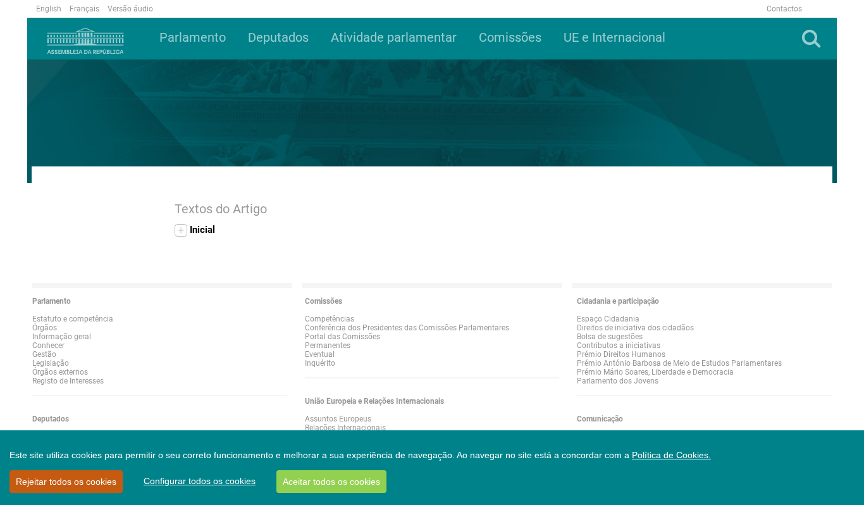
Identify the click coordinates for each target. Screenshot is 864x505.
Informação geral (61, 336)
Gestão (44, 354)
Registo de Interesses (68, 381)
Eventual (320, 354)
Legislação (50, 363)
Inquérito (320, 363)
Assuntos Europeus (338, 419)
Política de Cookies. (671, 455)
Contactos (784, 8)
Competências (329, 319)
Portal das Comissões (342, 336)
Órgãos (44, 327)
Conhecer (48, 345)
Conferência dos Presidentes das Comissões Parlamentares (407, 327)
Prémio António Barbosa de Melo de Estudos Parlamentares (679, 363)
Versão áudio (130, 8)
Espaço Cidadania (608, 319)
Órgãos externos (60, 372)
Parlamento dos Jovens (617, 381)
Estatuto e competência (72, 319)
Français (84, 8)
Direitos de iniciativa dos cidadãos (635, 327)
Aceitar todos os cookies (331, 482)
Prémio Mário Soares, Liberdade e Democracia (655, 372)
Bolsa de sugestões (610, 336)
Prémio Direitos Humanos (621, 354)
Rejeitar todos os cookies (66, 482)
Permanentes (327, 345)
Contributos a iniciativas (618, 345)
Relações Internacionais (345, 427)
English (48, 8)
